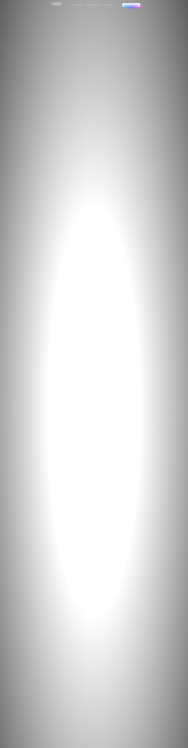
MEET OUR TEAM (108, 5)
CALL (131, 5)
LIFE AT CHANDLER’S (76, 5)
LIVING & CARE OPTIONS (92, 5)
